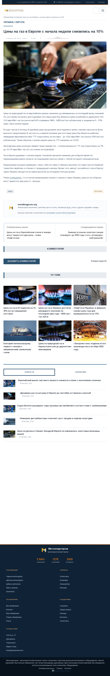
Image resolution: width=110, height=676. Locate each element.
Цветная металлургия (14, 580)
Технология (10, 643)
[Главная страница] (13, 10)
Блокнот (9, 609)
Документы (10, 639)
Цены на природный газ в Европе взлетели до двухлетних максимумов (54, 347)
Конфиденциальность (14, 650)
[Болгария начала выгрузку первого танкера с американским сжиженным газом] (19, 330)
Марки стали (11, 646)
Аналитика (10, 591)
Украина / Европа (14, 22)
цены (10, 191)
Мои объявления (12, 613)
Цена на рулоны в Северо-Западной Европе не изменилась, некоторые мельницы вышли (58, 432)
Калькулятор (65, 584)
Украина (19, 17)
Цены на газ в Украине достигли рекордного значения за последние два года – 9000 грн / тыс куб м (54, 312)
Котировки (64, 580)
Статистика (89, 2)
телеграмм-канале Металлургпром (60, 213)
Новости (12, 17)
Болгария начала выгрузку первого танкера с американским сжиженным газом (17, 348)
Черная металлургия (14, 576)
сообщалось (16, 178)
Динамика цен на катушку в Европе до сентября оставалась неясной (55, 393)
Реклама (101, 2)
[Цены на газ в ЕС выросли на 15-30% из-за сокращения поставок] (19, 295)
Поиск (8, 621)
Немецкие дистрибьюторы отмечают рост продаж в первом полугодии (56, 418)
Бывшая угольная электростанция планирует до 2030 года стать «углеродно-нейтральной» (81, 235)
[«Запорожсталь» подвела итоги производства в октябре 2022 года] (90, 330)
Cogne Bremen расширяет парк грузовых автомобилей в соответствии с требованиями (62, 406)
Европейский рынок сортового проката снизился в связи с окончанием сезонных (59, 380)
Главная (6, 17)
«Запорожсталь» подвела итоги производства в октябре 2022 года (90, 347)
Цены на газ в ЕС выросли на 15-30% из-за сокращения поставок (19, 311)
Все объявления (12, 606)
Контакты (63, 617)
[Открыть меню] (103, 10)
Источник (98, 191)
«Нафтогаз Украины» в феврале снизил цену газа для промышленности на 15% (90, 311)
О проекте (64, 606)
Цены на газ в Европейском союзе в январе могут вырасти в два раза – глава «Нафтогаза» (29, 235)
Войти (96, 10)
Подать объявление (13, 617)
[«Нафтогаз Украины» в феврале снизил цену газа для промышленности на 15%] (90, 295)
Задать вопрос (65, 609)
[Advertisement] (55, 467)
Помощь (63, 613)
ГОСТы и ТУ (11, 635)
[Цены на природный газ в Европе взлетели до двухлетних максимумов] (55, 330)
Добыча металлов (13, 584)
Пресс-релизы (12, 588)
